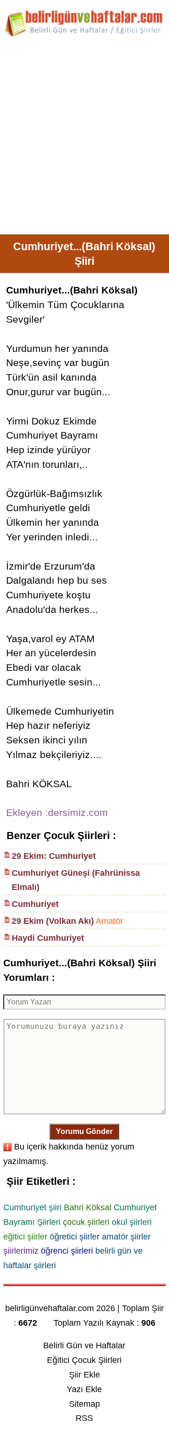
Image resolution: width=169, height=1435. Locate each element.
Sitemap (84, 1404)
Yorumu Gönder (84, 1131)
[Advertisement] (84, 139)
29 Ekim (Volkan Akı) (53, 921)
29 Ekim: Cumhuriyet (54, 856)
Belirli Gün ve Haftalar (84, 1345)
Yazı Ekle (84, 1389)
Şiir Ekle (84, 1374)
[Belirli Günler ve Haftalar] (84, 35)
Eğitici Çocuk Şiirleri (84, 1360)
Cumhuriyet (35, 904)
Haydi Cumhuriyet (48, 938)
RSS (84, 1418)
